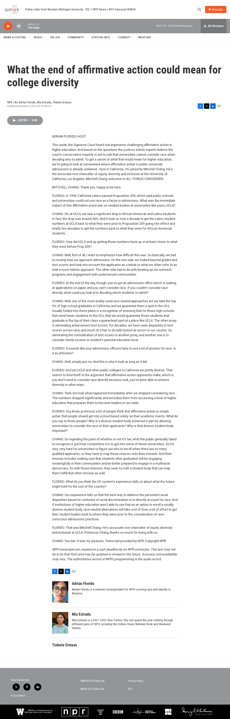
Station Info (101, 37)
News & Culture (15, 37)
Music (38, 37)
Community (76, 37)
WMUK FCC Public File (92, 681)
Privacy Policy (135, 681)
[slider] (24, 26)
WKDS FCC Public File (92, 689)
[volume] (19, 26)
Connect (124, 37)
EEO (130, 689)
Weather (144, 37)
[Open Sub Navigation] (28, 37)
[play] (8, 26)
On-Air (55, 37)
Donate (217, 9)
